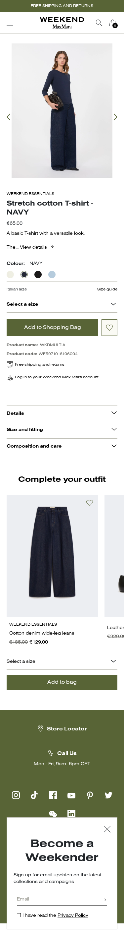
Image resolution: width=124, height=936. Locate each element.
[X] (108, 795)
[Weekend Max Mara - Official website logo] (62, 23)
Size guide (107, 289)
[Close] (107, 830)
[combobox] (113, 305)
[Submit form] (105, 900)
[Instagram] (16, 795)
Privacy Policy (73, 915)
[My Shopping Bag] (112, 23)
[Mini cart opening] (121, 23)
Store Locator (67, 729)
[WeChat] (53, 814)
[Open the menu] (10, 23)
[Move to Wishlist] (109, 327)
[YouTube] (71, 795)
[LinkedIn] (71, 814)
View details (34, 247)
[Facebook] (53, 795)
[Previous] (12, 117)
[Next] (112, 117)
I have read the (55, 915)
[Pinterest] (90, 795)
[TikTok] (34, 795)
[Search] (99, 23)
